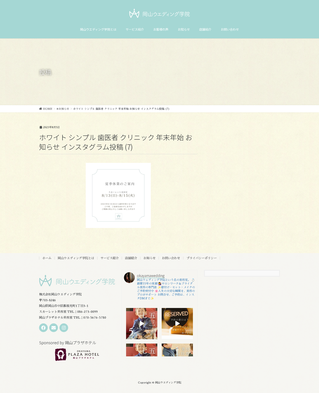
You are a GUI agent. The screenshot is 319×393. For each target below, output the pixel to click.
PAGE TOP (308, 377)
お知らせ (149, 258)
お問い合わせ (171, 258)
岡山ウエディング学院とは (76, 258)
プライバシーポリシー (201, 258)
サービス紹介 (109, 258)
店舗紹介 (131, 258)
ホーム (46, 258)
